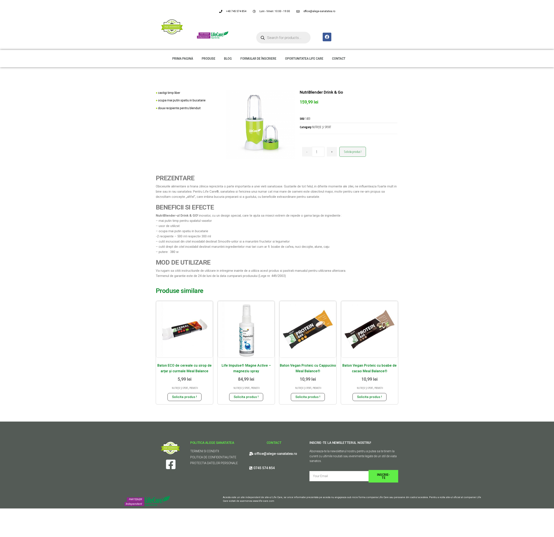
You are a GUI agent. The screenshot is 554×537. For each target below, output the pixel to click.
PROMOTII (193, 388)
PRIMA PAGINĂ (182, 58)
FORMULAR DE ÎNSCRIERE (258, 58)
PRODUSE (208, 58)
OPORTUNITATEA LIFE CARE (304, 58)
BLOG (228, 58)
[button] (545, 6)
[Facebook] (327, 37)
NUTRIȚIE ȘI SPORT (321, 127)
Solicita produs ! (352, 151)
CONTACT (338, 58)
